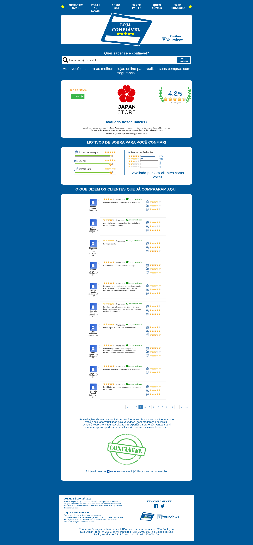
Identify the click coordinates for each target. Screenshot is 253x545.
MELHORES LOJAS (75, 6)
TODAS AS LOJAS (95, 8)
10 (172, 407)
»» (187, 407)
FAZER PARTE (136, 6)
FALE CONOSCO (177, 6)
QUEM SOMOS (157, 6)
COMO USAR (116, 6)
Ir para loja (78, 96)
